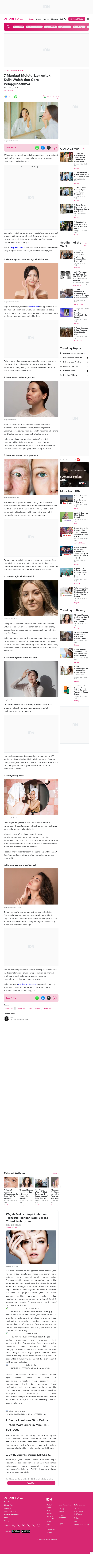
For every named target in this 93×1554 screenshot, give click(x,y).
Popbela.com (17, 247)
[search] (65, 19)
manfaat (27, 984)
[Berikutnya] (59, 1141)
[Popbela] (14, 19)
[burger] (87, 19)
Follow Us (7, 1480)
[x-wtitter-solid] (49, 148)
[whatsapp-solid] (37, 148)
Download (7, 1486)
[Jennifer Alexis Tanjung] (6, 1018)
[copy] (55, 148)
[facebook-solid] (43, 148)
